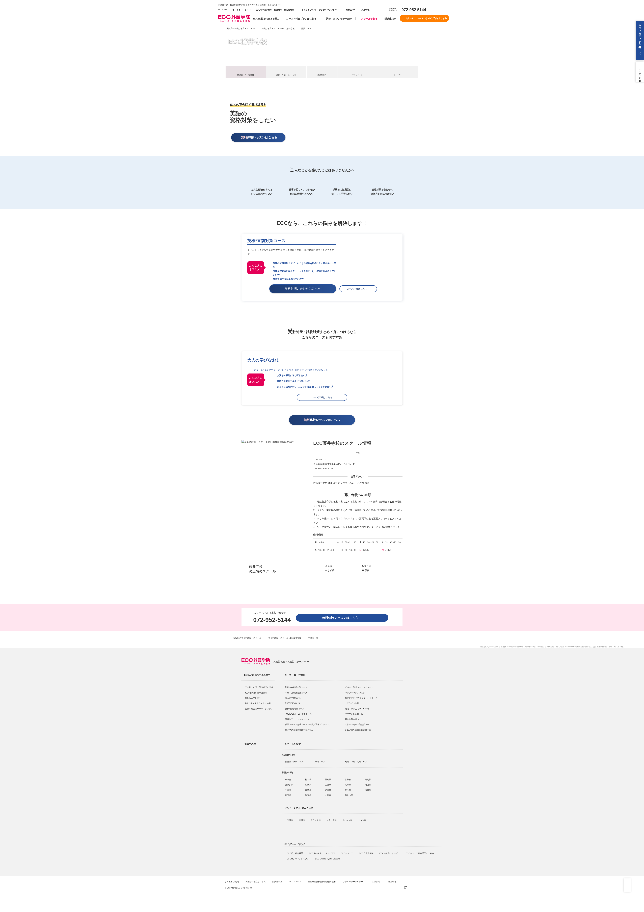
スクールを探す (369, 18)
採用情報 (365, 10)
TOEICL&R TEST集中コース (298, 714)
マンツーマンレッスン (355, 693)
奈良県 (348, 790)
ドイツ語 (362, 820)
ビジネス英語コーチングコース (359, 687)
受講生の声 (390, 18)
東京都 (288, 779)
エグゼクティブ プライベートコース (361, 698)
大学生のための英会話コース (358, 724)
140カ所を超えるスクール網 (258, 703)
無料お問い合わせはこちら (304, 288)
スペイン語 (347, 820)
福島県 (308, 790)
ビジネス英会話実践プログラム (299, 730)
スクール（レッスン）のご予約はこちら (426, 18)
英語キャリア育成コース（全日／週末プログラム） (308, 724)
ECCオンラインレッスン (298, 859)
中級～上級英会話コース (296, 693)
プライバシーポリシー (353, 881)
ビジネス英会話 (549, 647)
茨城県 (308, 785)
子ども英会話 (560, 647)
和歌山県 (349, 795)
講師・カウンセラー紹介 (339, 18)
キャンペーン (357, 75)
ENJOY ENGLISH (293, 703)
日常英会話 (540, 647)
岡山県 (368, 785)
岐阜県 (328, 790)
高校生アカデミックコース (297, 719)
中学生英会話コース (354, 714)
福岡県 (368, 790)
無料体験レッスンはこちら (341, 617)
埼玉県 (288, 795)
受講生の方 (351, 10)
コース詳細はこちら (358, 288)
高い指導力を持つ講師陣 (256, 693)
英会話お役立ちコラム (256, 881)
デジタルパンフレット (329, 10)
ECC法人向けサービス (389, 853)
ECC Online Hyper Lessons (328, 859)
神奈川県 (289, 785)
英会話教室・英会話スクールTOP (291, 661)
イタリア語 (332, 820)
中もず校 (329, 570)
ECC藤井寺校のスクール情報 (342, 443)
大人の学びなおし (293, 698)
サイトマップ (295, 881)
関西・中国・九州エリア (356, 761)
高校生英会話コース (354, 719)
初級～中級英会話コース (296, 687)
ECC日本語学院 (366, 853)
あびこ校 (366, 566)
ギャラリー (398, 75)
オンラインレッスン (241, 10)
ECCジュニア (347, 853)
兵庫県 (348, 785)
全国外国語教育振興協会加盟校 (322, 881)
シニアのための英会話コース (358, 730)
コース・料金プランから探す (301, 18)
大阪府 (328, 795)
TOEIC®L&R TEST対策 (572, 647)
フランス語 (316, 820)
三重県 (328, 785)
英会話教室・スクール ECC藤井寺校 (277, 28)
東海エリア (320, 761)
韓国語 (302, 820)
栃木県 (308, 779)
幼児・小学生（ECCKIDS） (357, 709)
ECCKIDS (222, 10)
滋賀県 (368, 779)
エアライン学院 (352, 703)
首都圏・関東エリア (294, 761)
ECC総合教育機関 (295, 853)
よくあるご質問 (309, 10)
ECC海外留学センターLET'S (322, 853)
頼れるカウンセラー (254, 698)
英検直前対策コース (266, 240)
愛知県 (328, 779)
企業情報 (392, 881)
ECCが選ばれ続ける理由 (266, 18)
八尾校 (328, 566)
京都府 (348, 779)
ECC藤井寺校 (247, 41)
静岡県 (308, 795)
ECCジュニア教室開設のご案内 (420, 853)
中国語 (290, 820)
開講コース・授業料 (245, 75)
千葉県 (288, 790)
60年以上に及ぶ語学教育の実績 (259, 687)
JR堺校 (365, 570)
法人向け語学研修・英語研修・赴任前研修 (275, 10)
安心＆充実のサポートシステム (259, 709)
